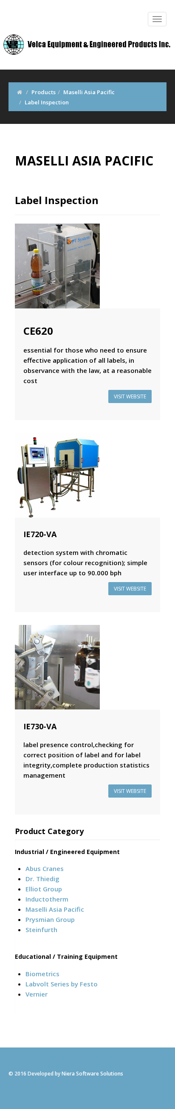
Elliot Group (43, 889)
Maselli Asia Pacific (89, 92)
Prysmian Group (50, 919)
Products (43, 92)
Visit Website (130, 396)
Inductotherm (46, 899)
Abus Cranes (44, 868)
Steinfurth (41, 929)
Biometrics (42, 973)
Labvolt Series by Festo (61, 984)
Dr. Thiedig (42, 878)
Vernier (36, 994)
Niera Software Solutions (92, 1073)
